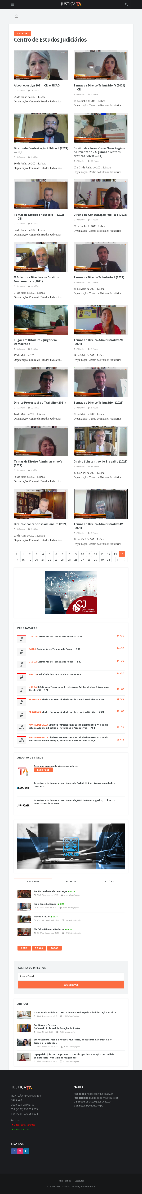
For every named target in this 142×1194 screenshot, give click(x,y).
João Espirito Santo (45, 903)
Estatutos (80, 1180)
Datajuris (65, 1186)
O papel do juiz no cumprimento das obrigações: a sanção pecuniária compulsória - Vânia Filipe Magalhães (74, 1056)
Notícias (109, 881)
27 (82, 559)
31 (108, 559)
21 (43, 559)
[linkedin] (26, 1151)
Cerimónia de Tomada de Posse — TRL (59, 661)
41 (118, 559)
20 (36, 559)
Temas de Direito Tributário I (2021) (98, 402)
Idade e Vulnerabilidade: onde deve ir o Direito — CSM (73, 699)
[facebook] (14, 1151)
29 (95, 559)
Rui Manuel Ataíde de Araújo (50, 891)
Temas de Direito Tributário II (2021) (99, 277)
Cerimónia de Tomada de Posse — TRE (58, 649)
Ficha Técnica (65, 1180)
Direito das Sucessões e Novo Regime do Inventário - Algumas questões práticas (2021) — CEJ (99, 152)
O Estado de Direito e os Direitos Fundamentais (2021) (36, 279)
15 (115, 554)
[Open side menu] (12, 4)
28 (89, 559)
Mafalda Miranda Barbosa (49, 929)
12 (95, 554)
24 (62, 559)
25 (69, 559)
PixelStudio (89, 1186)
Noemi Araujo (42, 916)
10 (82, 554)
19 (29, 559)
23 (56, 559)
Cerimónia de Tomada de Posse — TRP (59, 674)
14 (108, 554)
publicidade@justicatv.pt (103, 1097)
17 (16, 559)
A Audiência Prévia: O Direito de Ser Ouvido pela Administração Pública (75, 1012)
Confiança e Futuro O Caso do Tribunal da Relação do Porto (57, 1026)
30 (102, 559)
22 (49, 559)
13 (102, 554)
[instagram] (20, 1151)
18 (23, 559)
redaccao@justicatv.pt (100, 1093)
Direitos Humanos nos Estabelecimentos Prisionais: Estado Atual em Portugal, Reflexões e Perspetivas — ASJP (69, 726)
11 (89, 554)
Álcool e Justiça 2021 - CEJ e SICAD (37, 85)
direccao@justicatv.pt (98, 1101)
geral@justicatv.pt (92, 1105)
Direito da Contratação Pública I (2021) (100, 215)
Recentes (71, 881)
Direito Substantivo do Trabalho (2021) (100, 461)
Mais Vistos (33, 881)
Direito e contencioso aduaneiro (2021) (40, 524)
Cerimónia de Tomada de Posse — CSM (59, 636)
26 (75, 559)
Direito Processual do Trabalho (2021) (40, 402)
